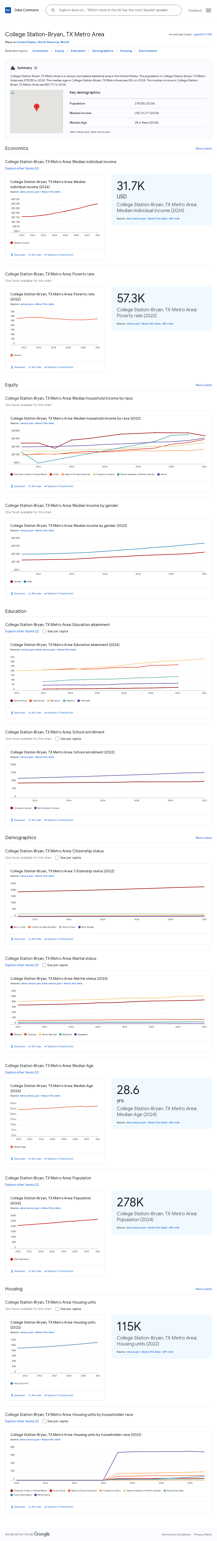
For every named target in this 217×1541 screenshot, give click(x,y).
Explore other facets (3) (22, 965)
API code (36, 254)
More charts (204, 148)
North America (48, 42)
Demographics (102, 51)
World (64, 42)
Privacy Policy (203, 1534)
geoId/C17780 (203, 34)
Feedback (195, 10)
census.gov (26, 304)
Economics (40, 51)
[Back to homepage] (8, 10)
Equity (59, 51)
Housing (126, 51)
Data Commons (26, 10)
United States (26, 42)
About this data (51, 191)
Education (78, 51)
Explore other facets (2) (22, 168)
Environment (148, 51)
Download (19, 254)
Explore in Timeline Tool (60, 254)
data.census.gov (79, 131)
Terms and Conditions (176, 1534)
